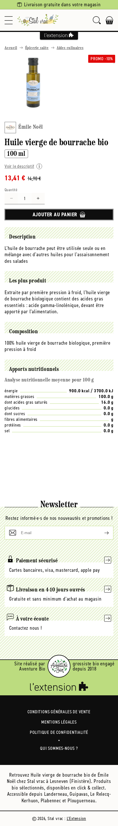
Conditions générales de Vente (58, 712)
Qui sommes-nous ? (59, 748)
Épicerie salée (37, 48)
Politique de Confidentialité (59, 732)
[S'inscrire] (102, 532)
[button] (9, 20)
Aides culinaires (70, 48)
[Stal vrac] (37, 20)
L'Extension (76, 818)
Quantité (11, 190)
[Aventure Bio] (59, 666)
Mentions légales (59, 722)
